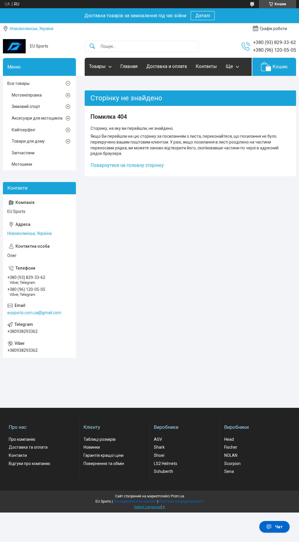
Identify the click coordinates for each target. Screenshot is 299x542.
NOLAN (230, 455)
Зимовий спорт (26, 106)
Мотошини (22, 164)
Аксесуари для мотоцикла (37, 118)
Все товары (18, 83)
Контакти (18, 455)
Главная (129, 66)
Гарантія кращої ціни (104, 455)
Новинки (92, 447)
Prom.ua (177, 496)
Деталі (202, 15)
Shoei (159, 455)
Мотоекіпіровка (27, 95)
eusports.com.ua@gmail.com (34, 312)
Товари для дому (28, 141)
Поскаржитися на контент (135, 501)
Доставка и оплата (166, 66)
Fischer (230, 447)
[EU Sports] (14, 46)
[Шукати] (92, 46)
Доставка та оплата (28, 447)
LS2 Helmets (165, 463)
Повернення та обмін (104, 463)
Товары (97, 66)
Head (229, 439)
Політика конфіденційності (181, 501)
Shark (159, 447)
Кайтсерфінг (24, 129)
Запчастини (23, 153)
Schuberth (163, 471)
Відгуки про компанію (29, 463)
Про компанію (22, 439)
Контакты (206, 66)
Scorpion (232, 463)
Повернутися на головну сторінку (127, 165)
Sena (229, 471)
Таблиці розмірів (100, 439)
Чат (279, 526)
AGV (158, 439)
